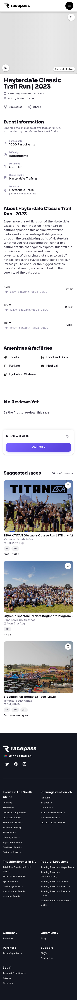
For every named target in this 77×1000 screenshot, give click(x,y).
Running (7, 802)
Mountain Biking (12, 827)
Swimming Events (13, 822)
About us (8, 938)
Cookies (8, 983)
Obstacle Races (12, 817)
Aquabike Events (12, 842)
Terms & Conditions (14, 973)
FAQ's (44, 953)
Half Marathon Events (53, 812)
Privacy (7, 978)
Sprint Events (10, 881)
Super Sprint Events (14, 876)
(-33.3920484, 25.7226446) (22, 194)
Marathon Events (50, 817)
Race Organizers (12, 953)
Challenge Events (13, 886)
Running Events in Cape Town (57, 867)
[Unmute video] (5, 67)
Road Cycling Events (15, 812)
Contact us (47, 958)
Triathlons (8, 807)
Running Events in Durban (55, 881)
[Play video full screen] (71, 17)
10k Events (47, 807)
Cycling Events (11, 837)
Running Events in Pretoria (55, 886)
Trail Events (9, 832)
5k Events (46, 802)
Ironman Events (12, 896)
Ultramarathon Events (53, 822)
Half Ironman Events (14, 891)
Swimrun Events (12, 852)
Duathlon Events (12, 847)
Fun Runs (45, 797)
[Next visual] (68, 506)
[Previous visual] (9, 506)
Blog (43, 938)
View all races (61, 473)
